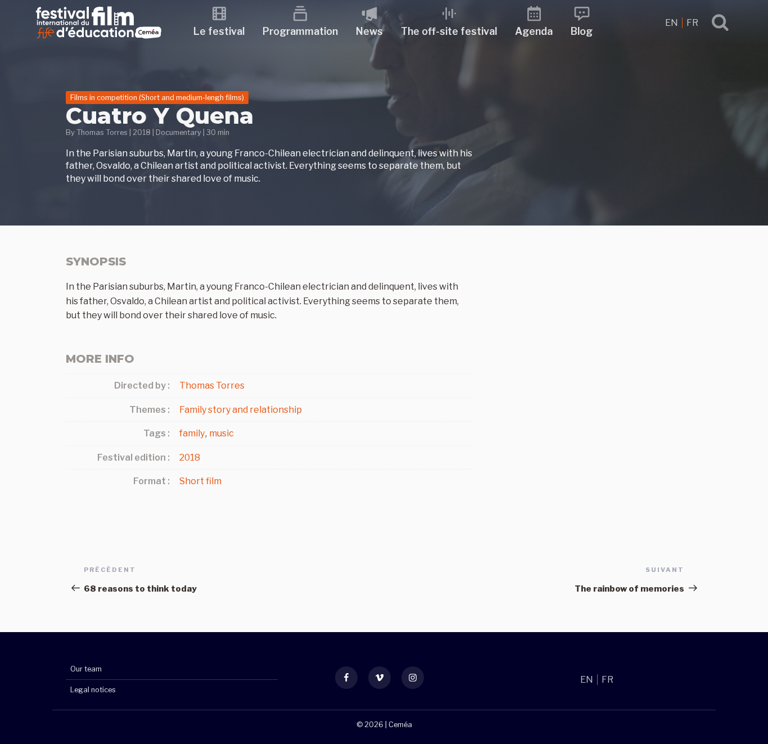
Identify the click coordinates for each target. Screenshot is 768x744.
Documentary (178, 132)
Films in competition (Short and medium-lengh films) (157, 97)
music (221, 433)
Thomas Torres (102, 132)
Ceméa (400, 724)
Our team (86, 669)
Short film (200, 481)
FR (692, 22)
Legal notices (93, 690)
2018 (142, 132)
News (369, 31)
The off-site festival (449, 31)
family (192, 433)
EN (672, 22)
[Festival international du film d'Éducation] (98, 42)
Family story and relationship (240, 409)
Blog (582, 31)
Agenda (534, 31)
